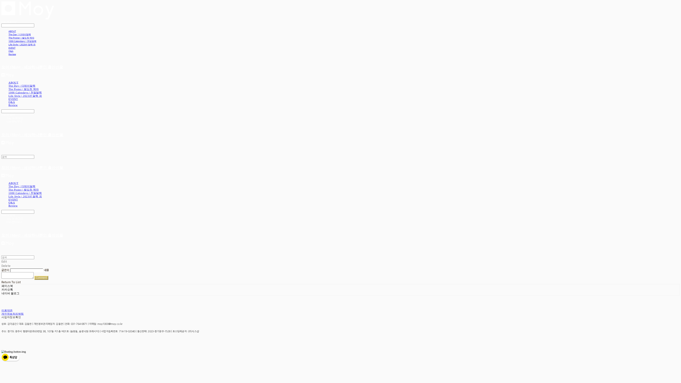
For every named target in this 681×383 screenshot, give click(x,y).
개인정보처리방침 (12, 313)
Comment (41, 278)
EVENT (12, 47)
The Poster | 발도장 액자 (21, 37)
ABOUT (12, 31)
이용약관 (7, 310)
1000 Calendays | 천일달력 (22, 41)
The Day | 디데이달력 (20, 34)
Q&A (11, 51)
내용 (46, 270)
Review (12, 54)
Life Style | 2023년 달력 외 (22, 44)
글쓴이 (5, 270)
